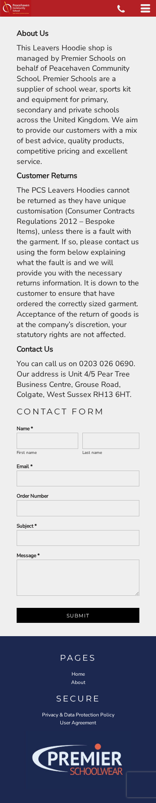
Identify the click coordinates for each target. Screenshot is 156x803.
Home (78, 674)
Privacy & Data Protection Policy (78, 714)
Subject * (27, 526)
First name (27, 453)
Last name (92, 453)
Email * (24, 466)
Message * (28, 555)
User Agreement (78, 722)
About (78, 682)
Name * (25, 428)
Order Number (32, 496)
